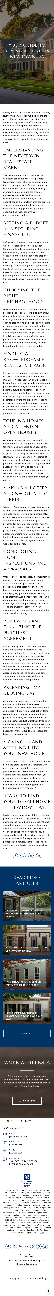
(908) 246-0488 (15, 1145)
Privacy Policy (38, 1278)
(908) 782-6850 (15, 1153)
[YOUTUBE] (26, 1246)
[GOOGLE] (39, 1246)
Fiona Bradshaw (14, 838)
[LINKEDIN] (20, 1246)
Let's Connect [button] (27, 1101)
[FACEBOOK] (8, 1246)
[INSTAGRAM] (14, 1246)
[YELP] (32, 1246)
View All (27, 1033)
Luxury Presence (27, 1264)
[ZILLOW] (45, 1246)
